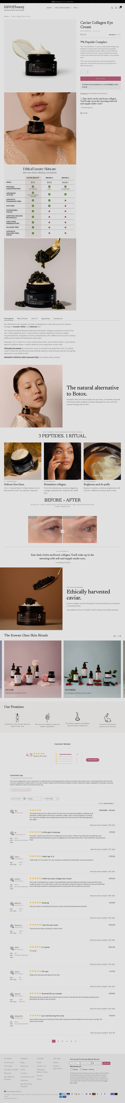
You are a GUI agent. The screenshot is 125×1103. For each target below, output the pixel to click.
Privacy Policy (78, 567)
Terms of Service (86, 567)
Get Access (80, 561)
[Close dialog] (95, 531)
